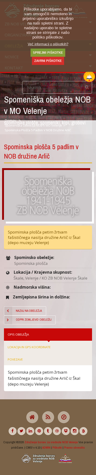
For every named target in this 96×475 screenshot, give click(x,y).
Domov (10, 120)
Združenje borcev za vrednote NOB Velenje (51, 442)
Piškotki (57, 447)
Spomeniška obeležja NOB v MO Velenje (33, 125)
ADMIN (46, 447)
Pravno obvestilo (74, 447)
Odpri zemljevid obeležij (33, 320)
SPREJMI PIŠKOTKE (48, 52)
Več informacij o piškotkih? (48, 44)
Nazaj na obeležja (29, 311)
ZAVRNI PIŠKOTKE (48, 61)
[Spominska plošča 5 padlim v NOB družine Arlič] (48, 196)
